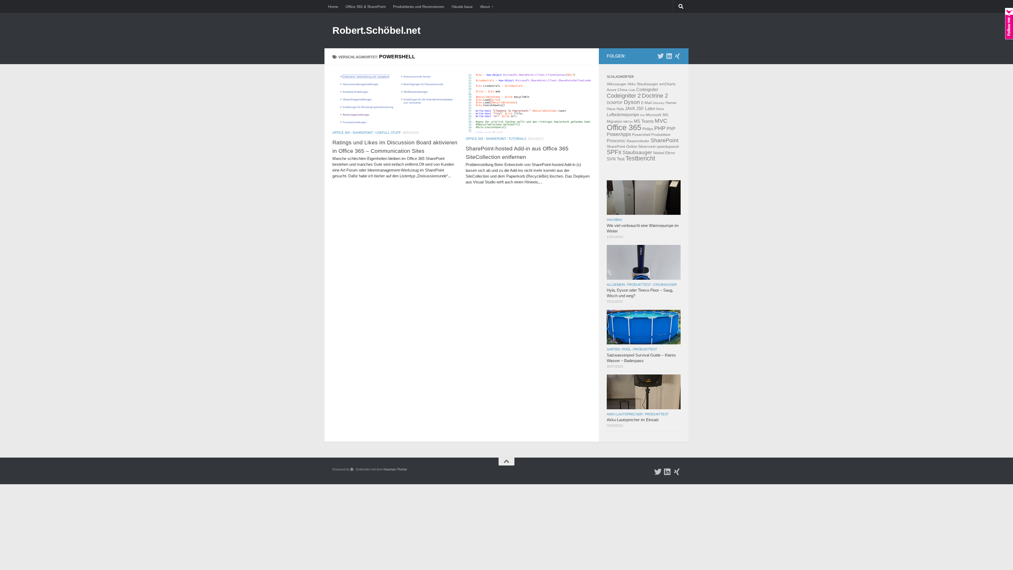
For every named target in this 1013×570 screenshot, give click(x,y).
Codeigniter (647, 89)
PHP (660, 128)
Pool (626, 349)
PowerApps (619, 134)
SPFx (614, 152)
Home (333, 6)
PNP (671, 128)
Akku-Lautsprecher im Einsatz (633, 420)
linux (660, 109)
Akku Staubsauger (643, 84)
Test (620, 158)
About (485, 6)
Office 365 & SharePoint (366, 6)
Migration (614, 121)
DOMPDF (615, 103)
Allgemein (616, 284)
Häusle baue (462, 6)
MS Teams (644, 121)
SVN (611, 158)
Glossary (659, 102)
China (622, 90)
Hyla (620, 109)
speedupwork (668, 146)
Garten (613, 349)
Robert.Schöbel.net (376, 30)
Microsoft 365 (657, 115)
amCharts (667, 84)
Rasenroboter (638, 141)
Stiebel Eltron (664, 153)
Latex (650, 108)
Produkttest (660, 134)
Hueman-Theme (395, 469)
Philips (647, 129)
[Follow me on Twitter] (660, 56)
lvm (642, 115)
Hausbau (614, 219)
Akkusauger (617, 84)
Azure (612, 90)
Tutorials (517, 139)
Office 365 (341, 133)
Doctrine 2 (655, 95)
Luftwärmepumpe (623, 114)
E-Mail (646, 103)
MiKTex (628, 121)
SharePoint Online (622, 146)
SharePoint (362, 133)
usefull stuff (388, 133)
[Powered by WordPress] (351, 469)
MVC (661, 121)
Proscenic (616, 140)
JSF (640, 108)
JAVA (630, 108)
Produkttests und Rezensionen (418, 6)
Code (631, 90)
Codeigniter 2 (624, 95)
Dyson (632, 102)
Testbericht (640, 158)
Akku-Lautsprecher (625, 414)
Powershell (641, 134)
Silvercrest (647, 146)
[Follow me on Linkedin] (669, 56)
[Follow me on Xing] (677, 56)
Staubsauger (637, 152)
